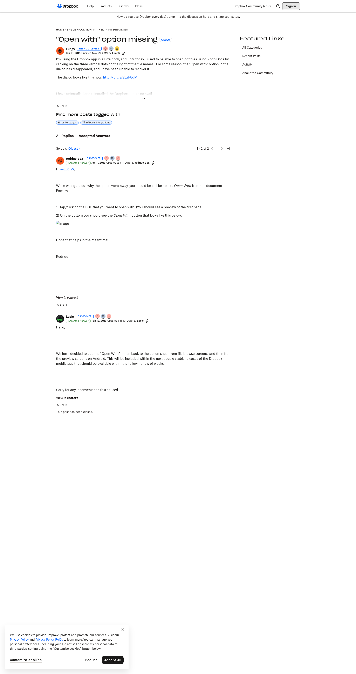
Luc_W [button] (70, 49)
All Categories (252, 47)
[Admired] (118, 159)
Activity (247, 64)
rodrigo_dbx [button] (74, 158)
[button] (60, 51)
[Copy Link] (123, 53)
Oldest (73, 149)
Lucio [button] (70, 316)
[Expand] (144, 98)
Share (61, 106)
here (206, 16)
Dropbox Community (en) (251, 6)
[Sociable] (103, 317)
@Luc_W (67, 169)
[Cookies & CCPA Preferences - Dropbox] (67, 647)
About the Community (257, 73)
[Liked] (117, 49)
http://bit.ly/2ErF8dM (120, 77)
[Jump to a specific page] (228, 148)
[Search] (278, 6)
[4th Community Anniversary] (105, 49)
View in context (67, 297)
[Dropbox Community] (67, 6)
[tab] (65, 136)
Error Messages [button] (67, 122)
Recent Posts (251, 56)
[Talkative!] (111, 49)
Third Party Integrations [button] (96, 122)
